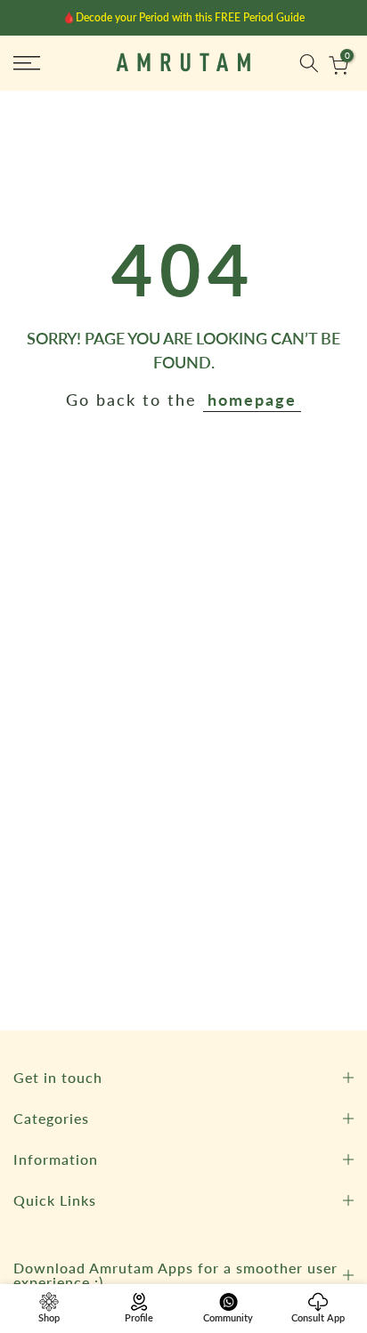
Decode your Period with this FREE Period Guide (190, 17)
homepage (252, 399)
